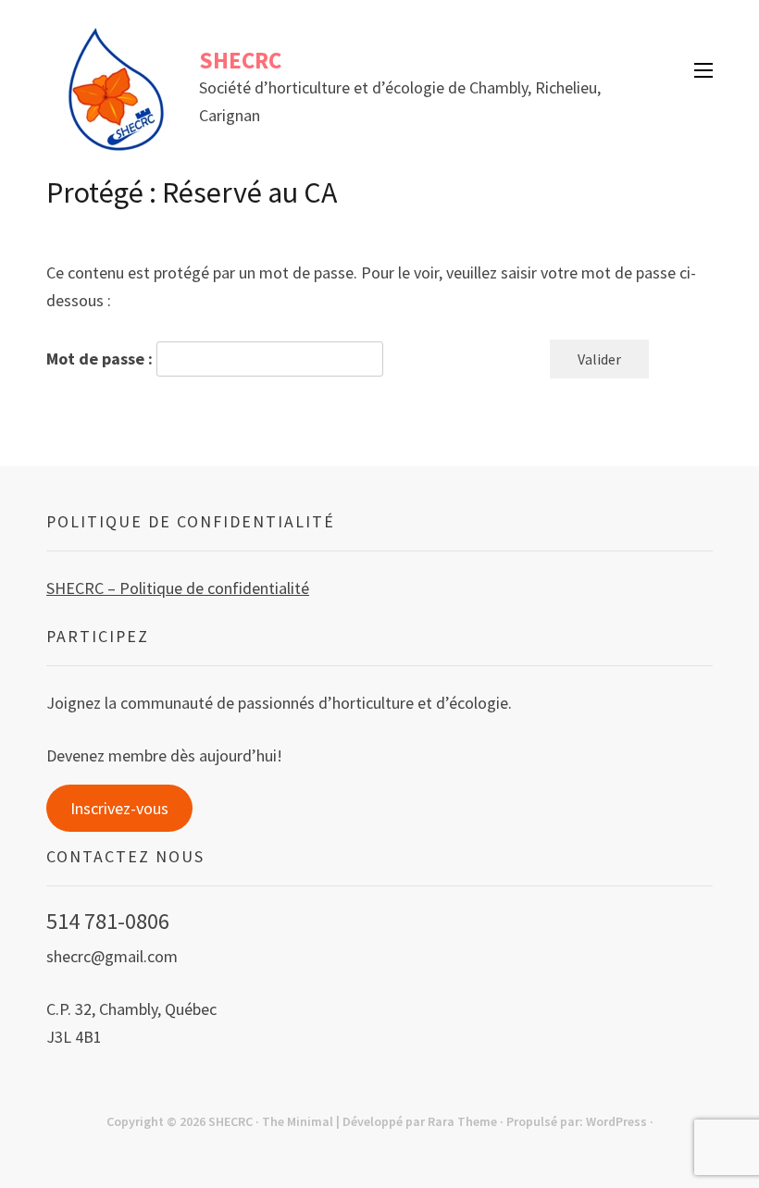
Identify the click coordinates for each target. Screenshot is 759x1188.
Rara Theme (462, 1121)
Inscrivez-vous (119, 808)
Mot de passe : (101, 358)
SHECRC (240, 60)
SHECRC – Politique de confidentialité (177, 588)
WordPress (616, 1121)
